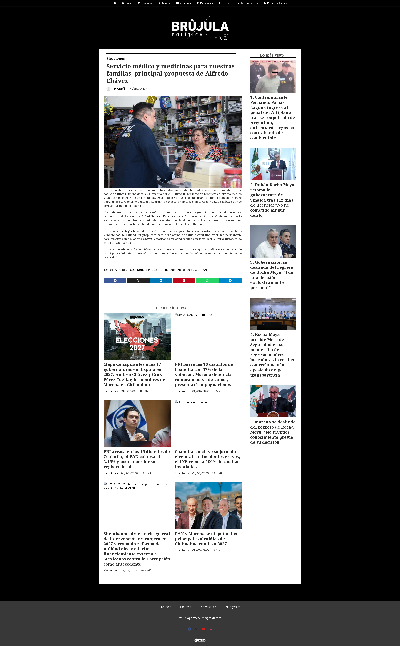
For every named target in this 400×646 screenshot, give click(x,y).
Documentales (249, 3)
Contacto (165, 607)
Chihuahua (167, 270)
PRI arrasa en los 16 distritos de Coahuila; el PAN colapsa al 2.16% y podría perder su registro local (137, 459)
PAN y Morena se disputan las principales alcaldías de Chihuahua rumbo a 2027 (206, 538)
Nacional (147, 3)
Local (129, 3)
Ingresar (234, 607)
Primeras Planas (277, 3)
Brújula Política (147, 270)
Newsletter (208, 607)
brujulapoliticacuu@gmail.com (200, 618)
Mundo (166, 3)
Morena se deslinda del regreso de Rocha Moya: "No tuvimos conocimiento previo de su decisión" (273, 432)
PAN (204, 270)
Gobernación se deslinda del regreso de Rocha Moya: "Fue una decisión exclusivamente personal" (271, 274)
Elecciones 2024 (188, 270)
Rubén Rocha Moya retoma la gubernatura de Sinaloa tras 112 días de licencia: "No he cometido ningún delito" (272, 200)
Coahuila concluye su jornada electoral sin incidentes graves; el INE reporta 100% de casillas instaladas (207, 459)
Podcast (227, 3)
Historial (186, 607)
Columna (185, 3)
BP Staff (118, 89)
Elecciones (206, 3)
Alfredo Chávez (125, 270)
